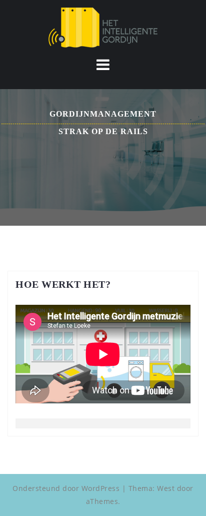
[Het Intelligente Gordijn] (103, 27)
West (165, 488)
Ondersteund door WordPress (66, 488)
